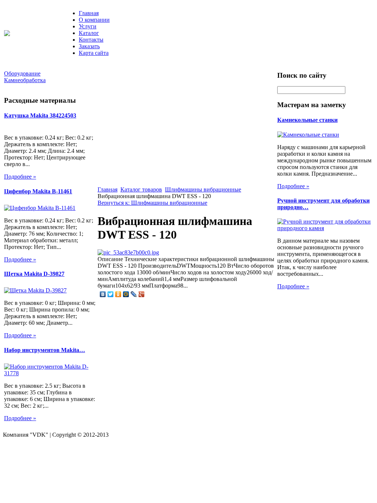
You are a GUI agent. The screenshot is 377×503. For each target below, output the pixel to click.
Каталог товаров (141, 189)
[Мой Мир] (126, 294)
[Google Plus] (141, 294)
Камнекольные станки (307, 120)
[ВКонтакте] (103, 294)
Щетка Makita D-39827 (34, 274)
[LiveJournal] (134, 294)
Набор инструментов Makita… (44, 350)
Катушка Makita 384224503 (40, 115)
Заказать (89, 46)
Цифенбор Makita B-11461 (38, 191)
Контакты (91, 39)
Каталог (89, 33)
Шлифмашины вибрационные (203, 189)
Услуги (87, 26)
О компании (94, 20)
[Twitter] (110, 294)
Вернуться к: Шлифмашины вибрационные (152, 203)
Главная (89, 13)
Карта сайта (94, 53)
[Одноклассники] (118, 294)
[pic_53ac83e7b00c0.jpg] (128, 252)
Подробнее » (20, 176)
